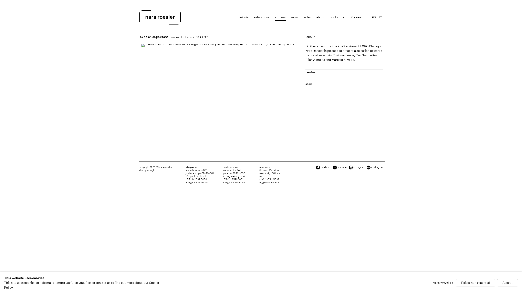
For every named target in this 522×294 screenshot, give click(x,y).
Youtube (342, 167)
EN (374, 17)
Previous (146, 105)
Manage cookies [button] (443, 283)
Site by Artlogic (147, 170)
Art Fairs (280, 17)
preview (310, 72)
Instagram (358, 167)
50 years (355, 17)
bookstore (337, 17)
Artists (244, 17)
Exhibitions (262, 17)
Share (308, 84)
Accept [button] (507, 283)
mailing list (377, 167)
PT (380, 17)
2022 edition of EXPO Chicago (359, 46)
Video (307, 17)
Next (293, 105)
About (320, 17)
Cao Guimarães (366, 55)
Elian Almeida (315, 60)
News (294, 17)
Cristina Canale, (344, 55)
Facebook (326, 167)
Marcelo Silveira (343, 60)
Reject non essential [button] (475, 283)
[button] (145, 118)
